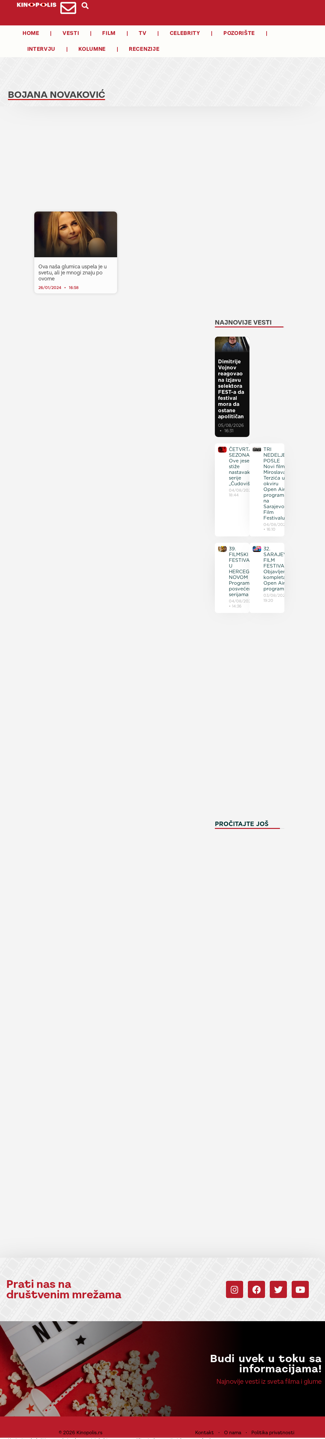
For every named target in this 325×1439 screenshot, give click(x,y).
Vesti (71, 33)
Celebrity (185, 33)
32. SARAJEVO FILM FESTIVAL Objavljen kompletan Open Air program (277, 569)
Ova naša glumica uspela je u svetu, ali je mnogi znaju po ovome (72, 272)
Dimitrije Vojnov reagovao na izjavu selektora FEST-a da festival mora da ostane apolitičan (231, 389)
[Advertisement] (119, 160)
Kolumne (92, 49)
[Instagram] (234, 1289)
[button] (84, 5)
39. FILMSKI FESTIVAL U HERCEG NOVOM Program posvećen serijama (241, 571)
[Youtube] (300, 1289)
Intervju (41, 49)
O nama (232, 1432)
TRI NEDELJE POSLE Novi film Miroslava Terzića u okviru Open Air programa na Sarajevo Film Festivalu (275, 484)
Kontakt (204, 1432)
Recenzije (144, 49)
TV (142, 33)
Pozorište (239, 33)
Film (109, 33)
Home (31, 33)
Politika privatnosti (272, 1432)
